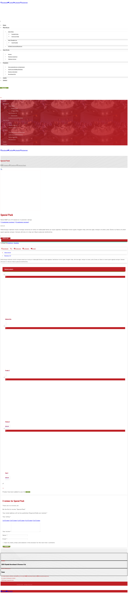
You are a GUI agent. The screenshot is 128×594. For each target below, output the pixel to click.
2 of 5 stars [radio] (13, 520)
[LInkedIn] (4, 561)
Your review (7, 531)
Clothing (10, 243)
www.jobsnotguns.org (43, 576)
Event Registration (5, 568)
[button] (1, 169)
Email (5, 539)
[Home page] (1, 165)
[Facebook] (1, 561)
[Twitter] (3, 561)
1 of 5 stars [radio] (6, 520)
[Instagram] (2, 561)
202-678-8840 (22, 576)
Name (5, 535)
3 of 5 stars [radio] (21, 520)
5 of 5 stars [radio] (36, 520)
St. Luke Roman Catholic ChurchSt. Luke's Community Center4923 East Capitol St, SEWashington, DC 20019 (9, 579)
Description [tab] (7, 252)
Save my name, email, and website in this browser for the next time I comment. (29, 542)
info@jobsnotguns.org (32, 576)
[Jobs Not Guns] (6, 93)
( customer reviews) (22, 222)
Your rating (7, 517)
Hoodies (16, 243)
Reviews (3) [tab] (7, 255)
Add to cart (5, 238)
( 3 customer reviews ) (8, 222)
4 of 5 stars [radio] (28, 520)
